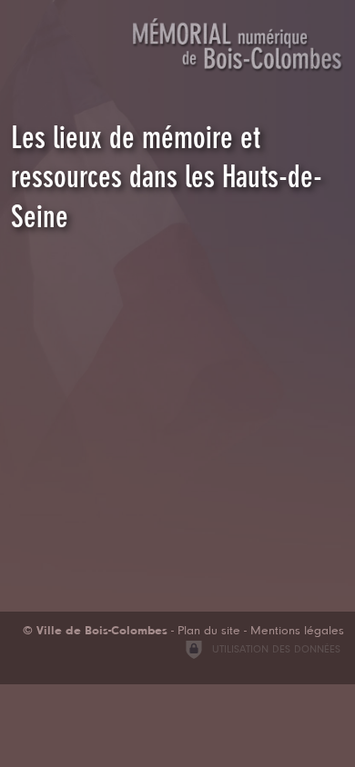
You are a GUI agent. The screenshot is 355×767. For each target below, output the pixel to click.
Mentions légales (297, 631)
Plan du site (209, 631)
